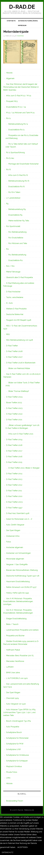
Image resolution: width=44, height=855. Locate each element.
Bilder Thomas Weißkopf (18, 391)
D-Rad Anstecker (13, 292)
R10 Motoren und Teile (17, 243)
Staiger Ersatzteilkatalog (16, 619)
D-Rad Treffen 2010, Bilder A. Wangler (23, 468)
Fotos (8, 542)
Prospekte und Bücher (15, 636)
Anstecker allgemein (14, 547)
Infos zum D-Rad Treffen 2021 (20, 434)
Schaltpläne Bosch (14, 732)
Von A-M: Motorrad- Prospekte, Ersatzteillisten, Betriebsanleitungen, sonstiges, (18, 601)
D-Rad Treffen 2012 (14, 485)
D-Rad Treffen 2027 (14, 357)
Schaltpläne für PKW (14, 744)
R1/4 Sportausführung (15, 152)
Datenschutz (7, 852)
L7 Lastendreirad (13, 198)
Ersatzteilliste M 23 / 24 (16, 107)
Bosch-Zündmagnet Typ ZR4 (18, 721)
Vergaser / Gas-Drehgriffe (17, 564)
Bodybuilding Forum (14, 801)
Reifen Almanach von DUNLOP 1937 (21, 587)
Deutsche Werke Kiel (14, 314)
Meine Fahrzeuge (13, 272)
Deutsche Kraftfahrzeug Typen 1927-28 (22, 576)
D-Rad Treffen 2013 (14, 479)
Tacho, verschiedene (14, 297)
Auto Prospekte (12, 727)
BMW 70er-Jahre (13, 673)
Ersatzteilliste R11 (15, 260)
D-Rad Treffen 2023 (14, 408)
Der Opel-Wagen (13, 530)
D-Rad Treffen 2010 (14, 496)
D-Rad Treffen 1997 (14, 508)
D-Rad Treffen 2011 (14, 491)
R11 (7, 249)
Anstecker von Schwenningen (18, 553)
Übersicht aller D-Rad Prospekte (19, 277)
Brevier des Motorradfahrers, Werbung (22, 570)
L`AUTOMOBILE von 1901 (17, 678)
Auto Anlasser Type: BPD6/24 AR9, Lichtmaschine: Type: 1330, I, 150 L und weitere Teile (19, 712)
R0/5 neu (10, 158)
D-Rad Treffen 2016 (14, 457)
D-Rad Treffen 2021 (14, 420)
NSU (8, 334)
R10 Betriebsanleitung (17, 232)
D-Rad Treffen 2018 (14, 445)
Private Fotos (11, 772)
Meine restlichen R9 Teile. (18, 221)
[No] (17, 853)
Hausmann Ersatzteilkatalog (18, 581)
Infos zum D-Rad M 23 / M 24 (18, 96)
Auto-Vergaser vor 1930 (16, 704)
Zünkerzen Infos (13, 536)
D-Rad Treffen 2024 (14, 397)
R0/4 (8, 118)
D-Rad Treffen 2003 (14, 502)
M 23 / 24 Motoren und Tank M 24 (20, 113)
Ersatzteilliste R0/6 (16, 186)
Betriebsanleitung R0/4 (18, 124)
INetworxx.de (29, 810)
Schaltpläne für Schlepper (17, 761)
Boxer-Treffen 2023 (14, 403)
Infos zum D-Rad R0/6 (18, 175)
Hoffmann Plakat (13, 650)
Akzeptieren (22, 847)
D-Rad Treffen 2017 (14, 451)
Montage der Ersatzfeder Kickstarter (23, 164)
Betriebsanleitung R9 (17, 209)
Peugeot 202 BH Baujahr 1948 (18, 320)
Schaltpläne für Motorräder (17, 738)
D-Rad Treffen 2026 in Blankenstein (20, 363)
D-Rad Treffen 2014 (14, 474)
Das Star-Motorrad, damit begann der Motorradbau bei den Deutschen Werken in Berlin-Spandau (21, 87)
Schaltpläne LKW (13, 749)
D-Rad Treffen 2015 (14, 462)
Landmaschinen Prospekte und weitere (22, 630)
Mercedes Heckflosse (15, 661)
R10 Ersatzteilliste (15, 238)
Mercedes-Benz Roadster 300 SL (20, 655)
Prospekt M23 (12, 101)
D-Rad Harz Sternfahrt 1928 (17, 513)
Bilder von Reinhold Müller (19, 368)
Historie (9, 73)
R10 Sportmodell (13, 226)
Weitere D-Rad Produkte (16, 309)
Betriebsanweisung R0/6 (18, 181)
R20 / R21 (10, 266)
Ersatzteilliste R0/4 (16, 130)
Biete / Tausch (12, 624)
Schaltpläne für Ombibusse (17, 755)
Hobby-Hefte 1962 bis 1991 (17, 593)
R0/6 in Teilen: (14, 192)
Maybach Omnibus (14, 766)
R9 (7, 204)
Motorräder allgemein (15, 559)
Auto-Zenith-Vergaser (15, 525)
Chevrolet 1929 (12, 698)
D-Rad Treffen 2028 (14, 351)
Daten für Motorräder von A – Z (19, 519)
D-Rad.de (22, 7)
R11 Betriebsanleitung (17, 255)
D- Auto (9, 303)
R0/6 (8, 169)
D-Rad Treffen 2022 (14, 414)
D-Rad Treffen (12, 346)
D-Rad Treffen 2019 (14, 439)
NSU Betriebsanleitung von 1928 (19, 340)
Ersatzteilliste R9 (15, 215)
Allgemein (10, 78)
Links (8, 778)
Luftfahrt (10, 667)
